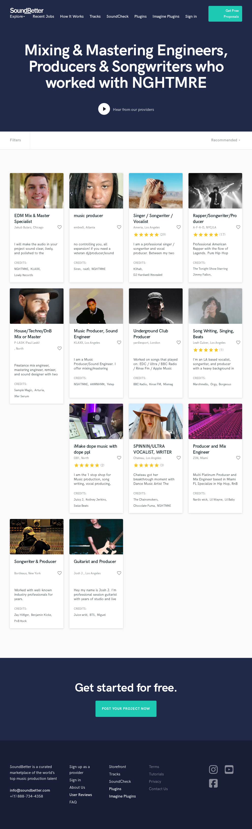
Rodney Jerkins (96, 500)
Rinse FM (155, 384)
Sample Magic (23, 390)
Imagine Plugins (166, 16)
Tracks (95, 16)
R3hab (137, 269)
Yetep (110, 384)
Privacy (155, 781)
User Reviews (80, 795)
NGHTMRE (21, 269)
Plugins (140, 16)
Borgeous (225, 384)
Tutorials (156, 774)
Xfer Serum (21, 396)
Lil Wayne (216, 500)
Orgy (213, 384)
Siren (77, 269)
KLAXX (35, 269)
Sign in (191, 16)
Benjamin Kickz (41, 615)
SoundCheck (117, 16)
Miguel (101, 615)
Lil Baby (230, 500)
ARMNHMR (97, 384)
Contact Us (158, 789)
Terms (154, 767)
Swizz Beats (81, 506)
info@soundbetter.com (30, 790)
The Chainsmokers (145, 500)
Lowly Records (23, 275)
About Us (77, 787)
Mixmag (168, 384)
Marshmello (200, 384)
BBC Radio (140, 384)
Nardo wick (200, 500)
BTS (92, 615)
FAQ (73, 802)
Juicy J (78, 500)
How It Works (72, 16)
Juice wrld (80, 615)
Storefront (117, 767)
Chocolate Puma (144, 506)
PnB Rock (20, 621)
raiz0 (86, 269)
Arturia (39, 390)
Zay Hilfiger (21, 615)
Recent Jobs (43, 16)
